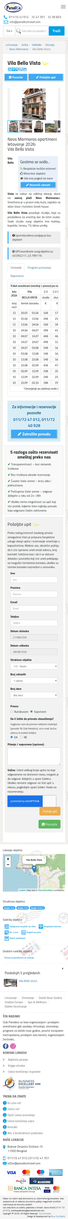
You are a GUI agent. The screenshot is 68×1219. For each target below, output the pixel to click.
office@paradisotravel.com (24, 1163)
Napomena (17, 276)
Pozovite (51, 824)
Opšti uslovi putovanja (21, 1115)
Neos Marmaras (19, 49)
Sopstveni (40, 712)
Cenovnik (16, 267)
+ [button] (8, 859)
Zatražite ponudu (35, 434)
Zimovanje (28, 998)
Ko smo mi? (14, 1103)
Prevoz (14, 706)
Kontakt (13, 1127)
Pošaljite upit (47, 77)
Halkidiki (37, 45)
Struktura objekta (21, 660)
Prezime (15, 588)
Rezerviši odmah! (39, 185)
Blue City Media (58, 1216)
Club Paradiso (45, 1213)
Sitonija (49, 45)
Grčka (25, 45)
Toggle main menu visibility (63, 6)
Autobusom (21, 712)
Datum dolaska (19, 631)
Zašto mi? (14, 1109)
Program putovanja (39, 267)
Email (13, 602)
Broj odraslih (18, 674)
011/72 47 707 (39, 1158)
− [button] (8, 864)
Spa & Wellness (37, 1002)
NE (25, 737)
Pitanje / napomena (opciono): (26, 744)
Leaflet (22, 890)
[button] (57, 92)
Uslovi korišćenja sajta (21, 1121)
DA (16, 737)
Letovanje (12, 45)
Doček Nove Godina (50, 998)
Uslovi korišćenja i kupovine (24, 1071)
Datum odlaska (19, 645)
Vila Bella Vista (28, 981)
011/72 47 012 (26, 419)
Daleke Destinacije (16, 1006)
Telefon (14, 616)
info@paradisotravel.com (25, 22)
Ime (12, 573)
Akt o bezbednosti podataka (25, 1133)
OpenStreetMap (45, 890)
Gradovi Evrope (14, 1002)
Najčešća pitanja (17, 1059)
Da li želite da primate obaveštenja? (32, 719)
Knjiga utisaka (16, 1065)
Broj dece (15, 689)
